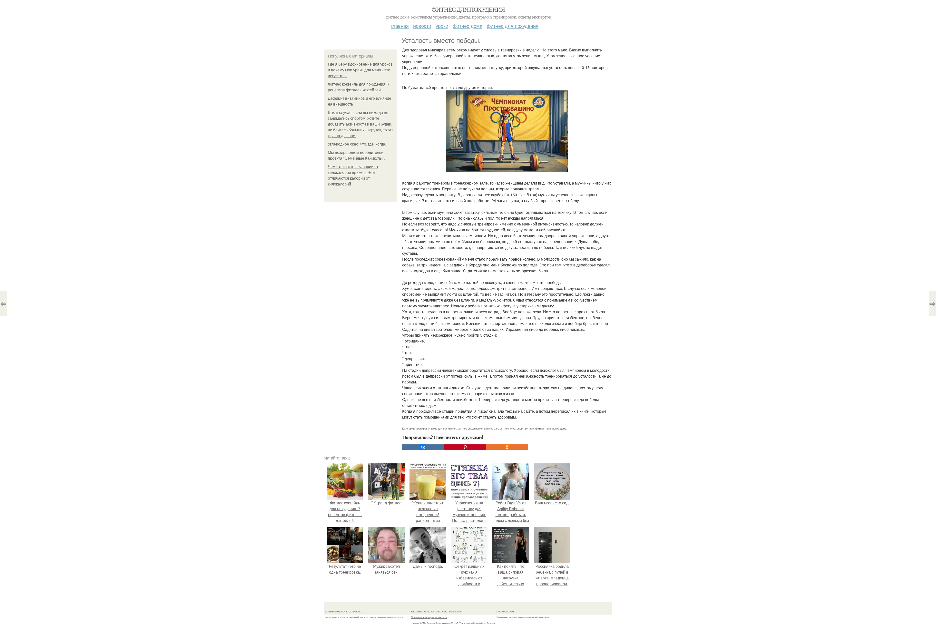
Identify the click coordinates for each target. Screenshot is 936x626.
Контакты (416, 611)
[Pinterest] (465, 447)
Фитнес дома (467, 25)
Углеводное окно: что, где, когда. (357, 144)
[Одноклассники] (507, 447)
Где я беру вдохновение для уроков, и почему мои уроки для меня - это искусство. (361, 70)
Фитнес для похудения (468, 9)
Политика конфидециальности (429, 617)
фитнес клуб (507, 428)
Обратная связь (506, 611)
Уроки (442, 25)
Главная (400, 25)
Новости (422, 25)
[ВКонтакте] (423, 447)
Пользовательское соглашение (442, 611)
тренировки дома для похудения (436, 428)
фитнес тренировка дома (550, 428)
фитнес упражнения (470, 428)
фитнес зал (491, 428)
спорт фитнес (525, 428)
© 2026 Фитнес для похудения (343, 611)
